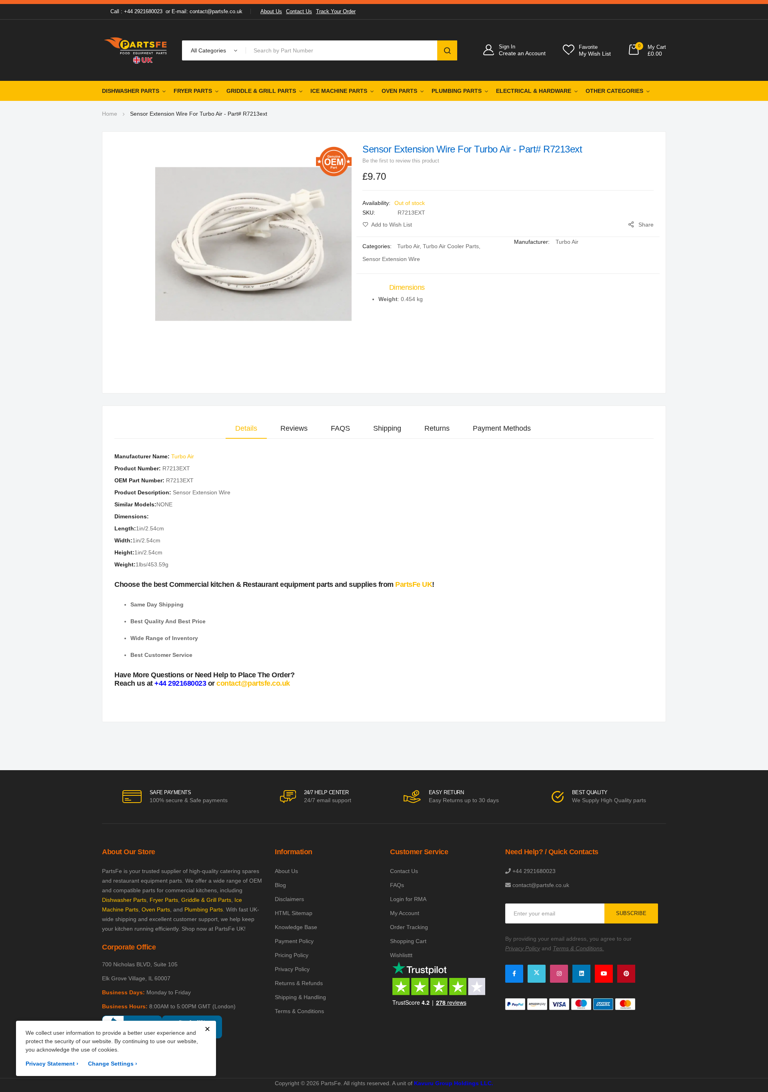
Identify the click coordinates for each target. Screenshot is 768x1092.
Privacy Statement (52, 1063)
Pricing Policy (291, 955)
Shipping (387, 428)
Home (109, 113)
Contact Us (299, 11)
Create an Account (522, 53)
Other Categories (614, 91)
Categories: (377, 246)
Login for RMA (408, 899)
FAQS (340, 428)
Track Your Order (336, 11)
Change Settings (112, 1063)
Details (246, 428)
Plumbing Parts (457, 91)
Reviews (294, 428)
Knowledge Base (296, 927)
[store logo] (136, 50)
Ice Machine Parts (338, 91)
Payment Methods (502, 428)
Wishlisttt (401, 955)
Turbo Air (408, 246)
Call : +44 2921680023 (136, 11)
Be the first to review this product (400, 161)
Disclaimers (289, 899)
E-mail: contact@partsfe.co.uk (207, 11)
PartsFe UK (413, 584)
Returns (437, 428)
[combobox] (343, 50)
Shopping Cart (408, 941)
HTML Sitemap (293, 913)
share (646, 224)
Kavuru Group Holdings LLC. (453, 1083)
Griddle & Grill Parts (261, 91)
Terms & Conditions (299, 1011)
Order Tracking (409, 927)
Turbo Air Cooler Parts (451, 246)
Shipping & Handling (300, 997)
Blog (280, 885)
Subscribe (631, 913)
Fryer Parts (193, 91)
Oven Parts (399, 91)
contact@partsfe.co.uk (253, 683)
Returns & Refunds (299, 983)
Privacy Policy (292, 969)
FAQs (397, 885)
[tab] (246, 428)
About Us (271, 11)
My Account (404, 913)
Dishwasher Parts (130, 91)
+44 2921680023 (180, 683)
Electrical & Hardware (533, 91)
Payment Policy (294, 941)
